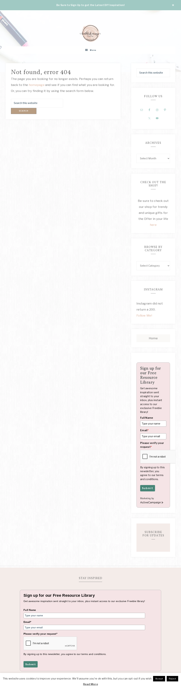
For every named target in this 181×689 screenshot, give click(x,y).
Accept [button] (159, 678)
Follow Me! (144, 315)
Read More (90, 684)
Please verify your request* (40, 633)
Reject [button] (172, 678)
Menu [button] (93, 50)
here (153, 225)
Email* (27, 622)
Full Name (146, 417)
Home (153, 338)
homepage (37, 85)
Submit (147, 488)
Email (144, 430)
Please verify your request (152, 444)
